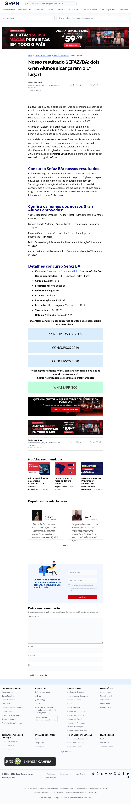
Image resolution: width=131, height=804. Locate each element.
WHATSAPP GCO (65, 387)
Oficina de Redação (75, 727)
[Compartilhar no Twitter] (93, 85)
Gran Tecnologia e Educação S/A (58, 788)
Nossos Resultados (61, 56)
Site (29, 665)
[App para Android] (106, 774)
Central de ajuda (43, 692)
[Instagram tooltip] (114, 774)
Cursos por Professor (76, 723)
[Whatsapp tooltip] (119, 774)
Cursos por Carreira (75, 715)
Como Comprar (8, 700)
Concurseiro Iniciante (90, 10)
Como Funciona (8, 696)
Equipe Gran (36, 83)
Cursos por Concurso (76, 711)
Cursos (50, 10)
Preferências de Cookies (12, 723)
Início (30, 56)
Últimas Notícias (9, 10)
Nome (31, 647)
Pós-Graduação (73, 708)
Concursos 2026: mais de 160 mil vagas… (64, 481)
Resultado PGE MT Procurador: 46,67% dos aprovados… (91, 482)
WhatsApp (40, 700)
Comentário (33, 617)
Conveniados (7, 711)
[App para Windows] (93, 774)
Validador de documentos (12, 708)
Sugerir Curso (105, 708)
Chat (38, 696)
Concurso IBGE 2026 (25, 10)
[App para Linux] (97, 774)
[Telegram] (128, 777)
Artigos (60, 10)
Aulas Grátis (105, 704)
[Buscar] (28, 4)
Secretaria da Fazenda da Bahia (63, 271)
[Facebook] (123, 774)
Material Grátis (106, 696)
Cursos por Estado (75, 719)
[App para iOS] (101, 774)
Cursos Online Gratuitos (77, 731)
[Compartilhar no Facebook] (90, 85)
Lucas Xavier (86, 489)
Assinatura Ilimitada (75, 692)
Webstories (124, 10)
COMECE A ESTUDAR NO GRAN (65, 410)
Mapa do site (80, 774)
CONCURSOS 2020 (65, 361)
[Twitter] (128, 774)
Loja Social (6, 704)
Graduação (72, 704)
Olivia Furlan (33, 489)
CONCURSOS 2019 (65, 347)
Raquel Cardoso (61, 486)
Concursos (39, 10)
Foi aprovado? (46, 719)
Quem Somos (7, 692)
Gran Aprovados (73, 10)
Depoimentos (105, 692)
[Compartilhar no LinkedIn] (96, 85)
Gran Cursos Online (43, 56)
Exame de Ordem (74, 700)
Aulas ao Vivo (105, 700)
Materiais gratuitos (108, 10)
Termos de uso (65, 774)
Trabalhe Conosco (9, 719)
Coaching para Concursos (77, 696)
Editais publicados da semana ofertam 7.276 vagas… (38, 482)
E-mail (31, 656)
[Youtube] (110, 774)
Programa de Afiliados (11, 715)
